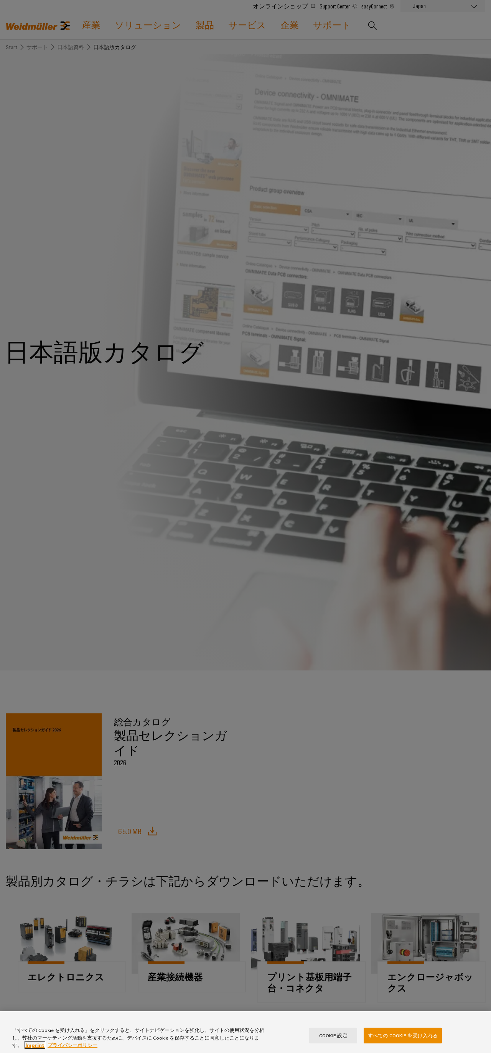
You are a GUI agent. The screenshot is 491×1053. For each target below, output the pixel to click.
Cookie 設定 (333, 1035)
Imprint (34, 1045)
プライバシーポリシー (72, 1045)
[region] (245, 1032)
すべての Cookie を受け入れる (403, 1035)
